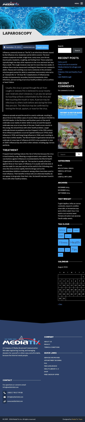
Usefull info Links (65, 177)
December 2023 (63, 187)
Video (60, 254)
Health (75, 242)
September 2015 (64, 193)
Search (60, 46)
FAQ (45, 363)
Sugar (67, 250)
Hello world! (62, 62)
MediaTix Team (77, 419)
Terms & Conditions (52, 347)
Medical (61, 250)
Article (62, 230)
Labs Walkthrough (64, 77)
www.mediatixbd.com (15, 401)
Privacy (47, 344)
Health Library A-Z (51, 369)
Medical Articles (64, 171)
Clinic (69, 230)
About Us (48, 341)
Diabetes (76, 230)
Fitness (63, 242)
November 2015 (64, 190)
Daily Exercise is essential (67, 64)
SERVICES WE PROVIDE (52, 357)
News (60, 174)
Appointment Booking (52, 360)
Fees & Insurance (50, 366)
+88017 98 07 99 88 (15, 393)
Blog (60, 165)
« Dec (60, 304)
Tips (74, 249)
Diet (61, 235)
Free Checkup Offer (51, 374)
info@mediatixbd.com (15, 397)
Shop (46, 371)
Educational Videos (65, 168)
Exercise (68, 236)
